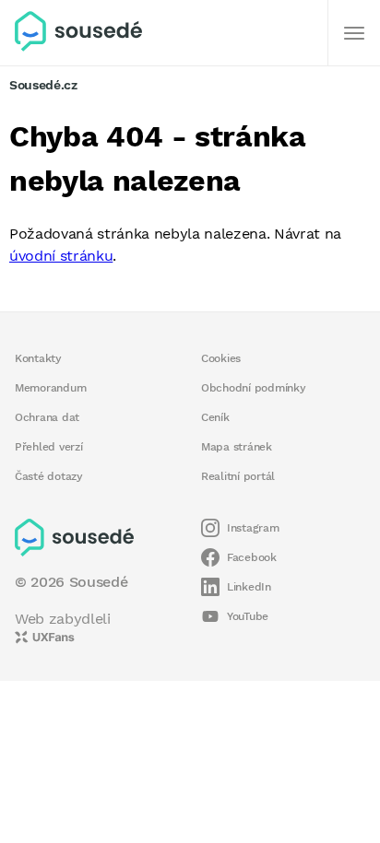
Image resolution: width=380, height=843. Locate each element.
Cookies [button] (221, 358)
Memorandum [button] (50, 387)
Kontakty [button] (38, 358)
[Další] (354, 33)
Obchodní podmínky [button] (253, 387)
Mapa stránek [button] (236, 446)
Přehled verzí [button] (49, 446)
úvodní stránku (61, 255)
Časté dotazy (49, 476)
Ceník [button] (215, 417)
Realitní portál (238, 476)
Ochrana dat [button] (47, 417)
